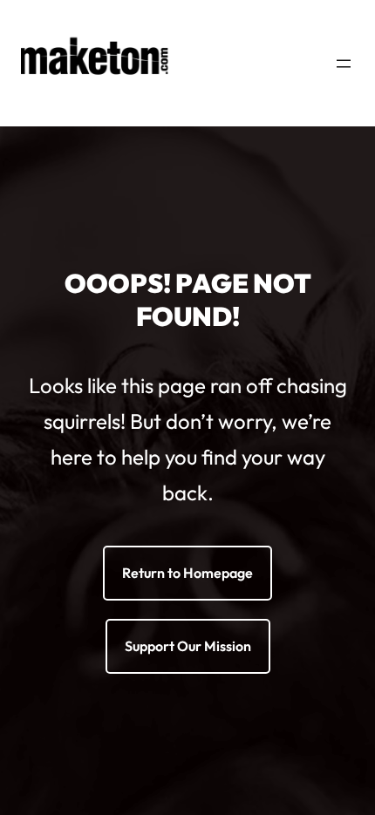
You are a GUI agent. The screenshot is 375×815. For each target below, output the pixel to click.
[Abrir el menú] (343, 63)
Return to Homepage (187, 572)
